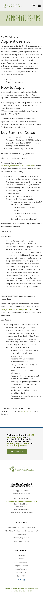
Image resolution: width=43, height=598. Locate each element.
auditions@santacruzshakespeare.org (17, 166)
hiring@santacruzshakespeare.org (16, 309)
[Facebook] (19, 580)
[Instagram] (23, 580)
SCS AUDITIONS (26, 411)
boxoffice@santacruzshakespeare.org (21, 501)
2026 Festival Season (20, 436)
